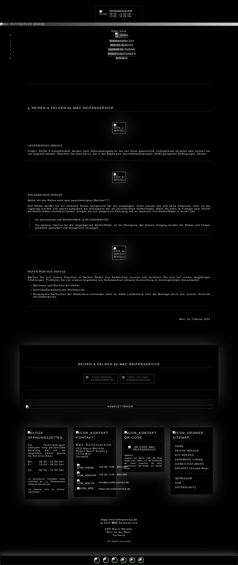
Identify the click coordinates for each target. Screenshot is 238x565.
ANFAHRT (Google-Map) (192, 468)
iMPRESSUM (183, 478)
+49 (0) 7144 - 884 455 (113, 466)
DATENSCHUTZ (185, 487)
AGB (178, 482)
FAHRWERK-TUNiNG (189, 459)
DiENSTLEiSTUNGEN (189, 463)
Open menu (119, 30)
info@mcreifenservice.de (114, 482)
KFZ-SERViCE (184, 455)
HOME (179, 446)
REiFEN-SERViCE (187, 450)
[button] (97, 560)
